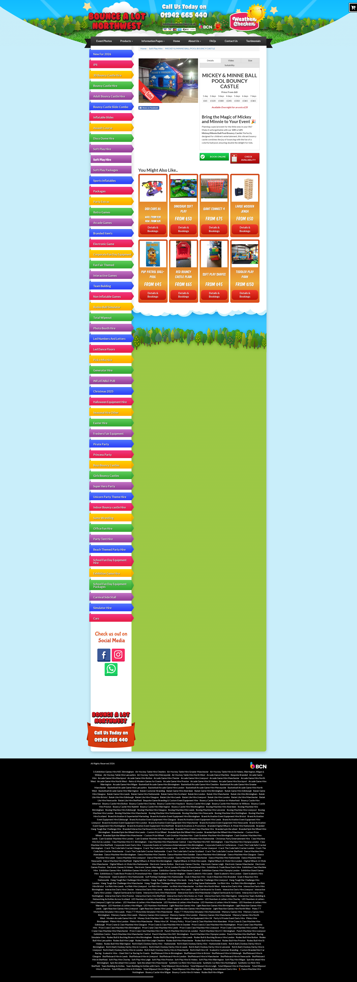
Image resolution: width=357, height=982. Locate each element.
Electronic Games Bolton (162, 864)
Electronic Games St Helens (120, 867)
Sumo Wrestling (103, 518)
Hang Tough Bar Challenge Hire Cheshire (129, 880)
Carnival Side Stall (104, 597)
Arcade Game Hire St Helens (204, 781)
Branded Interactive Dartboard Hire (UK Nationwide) (148, 829)
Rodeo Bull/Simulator (106, 307)
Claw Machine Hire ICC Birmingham (129, 841)
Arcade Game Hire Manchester (224, 778)
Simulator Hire (102, 607)
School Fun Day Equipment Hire (110, 561)
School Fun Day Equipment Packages (110, 585)
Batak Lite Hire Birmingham (244, 794)
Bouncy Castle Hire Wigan (158, 972)
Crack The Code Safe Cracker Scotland (185, 851)
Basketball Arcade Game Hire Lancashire (127, 787)
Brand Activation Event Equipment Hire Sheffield (150, 825)
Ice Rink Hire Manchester (182, 886)
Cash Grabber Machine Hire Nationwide (194, 838)
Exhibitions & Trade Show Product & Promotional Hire (126, 873)
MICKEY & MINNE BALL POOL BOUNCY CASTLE (190, 48)
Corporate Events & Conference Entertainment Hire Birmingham (173, 845)
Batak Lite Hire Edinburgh (121, 797)
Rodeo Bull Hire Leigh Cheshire (150, 940)
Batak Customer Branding (152, 790)
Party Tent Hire (103, 539)
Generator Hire (103, 370)
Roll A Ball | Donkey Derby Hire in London (123, 950)
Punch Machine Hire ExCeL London (181, 930)
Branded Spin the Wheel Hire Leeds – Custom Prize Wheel (139, 832)
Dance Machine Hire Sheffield (117, 860)
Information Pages (152, 41)
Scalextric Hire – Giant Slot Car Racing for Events (126, 953)
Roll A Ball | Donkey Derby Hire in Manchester (166, 950)
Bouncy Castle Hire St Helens (186, 972)
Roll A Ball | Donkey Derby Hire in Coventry (127, 946)
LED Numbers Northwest (156, 905)
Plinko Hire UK (161, 921)
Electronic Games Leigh (212, 864)
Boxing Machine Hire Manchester (131, 813)
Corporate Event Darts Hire (127, 845)
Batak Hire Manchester (218, 794)
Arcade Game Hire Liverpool (194, 778)
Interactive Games (105, 275)
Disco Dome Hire (103, 138)
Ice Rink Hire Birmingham (243, 883)
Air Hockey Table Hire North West (188, 775)
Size (250, 60)
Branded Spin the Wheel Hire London (185, 832)
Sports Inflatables (104, 180)
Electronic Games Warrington (149, 867)
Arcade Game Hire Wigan (125, 784)
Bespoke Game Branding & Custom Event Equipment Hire (170, 800)
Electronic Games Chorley (187, 864)
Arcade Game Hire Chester (166, 778)
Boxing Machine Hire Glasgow (152, 809)
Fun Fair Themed (103, 265)
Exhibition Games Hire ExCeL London (140, 870)
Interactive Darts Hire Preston (119, 895)
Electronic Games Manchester (239, 864)
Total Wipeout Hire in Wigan (157, 969)
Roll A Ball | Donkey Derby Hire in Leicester (209, 946)
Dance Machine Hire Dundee (181, 854)
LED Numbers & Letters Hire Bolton (148, 899)
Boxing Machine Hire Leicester (210, 809)
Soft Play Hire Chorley (119, 959)
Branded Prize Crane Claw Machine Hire (194, 829)
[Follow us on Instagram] (118, 655)
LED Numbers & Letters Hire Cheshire (185, 899)
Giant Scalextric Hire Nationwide (128, 876)
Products (125, 41)
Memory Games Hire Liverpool (153, 915)
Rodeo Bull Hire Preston (233, 940)
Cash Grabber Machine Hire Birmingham (213, 835)
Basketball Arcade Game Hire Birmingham (159, 784)
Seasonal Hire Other (106, 412)
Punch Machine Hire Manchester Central (131, 934)
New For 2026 (102, 54)
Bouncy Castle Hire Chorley (142, 803)
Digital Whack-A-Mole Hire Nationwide (129, 864)
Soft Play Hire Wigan (235, 959)
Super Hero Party (104, 486)
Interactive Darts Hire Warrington (220, 895)
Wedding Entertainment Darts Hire (220, 969)
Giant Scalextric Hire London (227, 873)
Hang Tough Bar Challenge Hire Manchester (122, 883)
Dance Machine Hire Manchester (191, 857)
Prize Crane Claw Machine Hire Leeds (160, 927)
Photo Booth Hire (104, 328)
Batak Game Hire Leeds (118, 794)
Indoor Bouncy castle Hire (109, 507)
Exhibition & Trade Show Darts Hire (224, 867)
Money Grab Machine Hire (150, 918)
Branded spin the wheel (226, 829)
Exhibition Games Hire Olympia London (221, 870)
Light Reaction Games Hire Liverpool (120, 908)
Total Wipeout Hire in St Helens (127, 969)
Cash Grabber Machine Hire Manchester (154, 838)
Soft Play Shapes (214, 274)
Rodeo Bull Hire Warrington (117, 943)
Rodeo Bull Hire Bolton (247, 937)
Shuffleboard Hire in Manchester (203, 956)
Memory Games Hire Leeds (124, 915)
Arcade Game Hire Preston (176, 781)
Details (210, 60)
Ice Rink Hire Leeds (114, 886)
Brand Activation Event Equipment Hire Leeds (199, 819)
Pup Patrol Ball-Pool (153, 274)
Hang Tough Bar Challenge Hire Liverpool (208, 880)
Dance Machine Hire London (160, 857)
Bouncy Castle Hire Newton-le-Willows (231, 803)
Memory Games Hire (232, 911)
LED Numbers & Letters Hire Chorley (222, 899)
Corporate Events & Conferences (220, 845)
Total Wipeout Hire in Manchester (234, 966)
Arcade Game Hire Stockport (233, 781)
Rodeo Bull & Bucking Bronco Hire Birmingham (129, 937)
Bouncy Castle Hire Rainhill (126, 806)
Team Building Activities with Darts (143, 966)
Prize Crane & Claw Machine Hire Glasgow (126, 924)
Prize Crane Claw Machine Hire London (239, 927)
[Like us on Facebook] (103, 655)
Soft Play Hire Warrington (211, 959)
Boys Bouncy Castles (106, 465)
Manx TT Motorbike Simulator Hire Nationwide (197, 911)
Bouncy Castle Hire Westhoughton (188, 806)
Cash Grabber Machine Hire (178, 835)
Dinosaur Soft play (183, 209)
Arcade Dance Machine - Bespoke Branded (227, 775)
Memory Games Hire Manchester (215, 915)
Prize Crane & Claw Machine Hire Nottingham (214, 924)
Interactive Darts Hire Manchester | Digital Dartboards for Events (209, 892)
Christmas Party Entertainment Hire (233, 838)
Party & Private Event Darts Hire (229, 918)
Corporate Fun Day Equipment (112, 254)
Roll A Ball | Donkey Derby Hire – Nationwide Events (202, 943)
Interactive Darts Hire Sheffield (150, 895)
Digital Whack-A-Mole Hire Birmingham (152, 860)
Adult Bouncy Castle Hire (109, 96)
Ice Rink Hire (223, 883)
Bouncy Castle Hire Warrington (155, 806)
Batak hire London (196, 794)
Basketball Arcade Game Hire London (166, 787)
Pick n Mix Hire (102, 360)
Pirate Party (101, 444)
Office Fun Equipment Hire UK (197, 918)
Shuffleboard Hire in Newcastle (235, 956)
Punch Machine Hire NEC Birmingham (170, 934)
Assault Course (102, 128)
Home (176, 41)
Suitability (229, 65)
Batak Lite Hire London (219, 797)
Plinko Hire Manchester (141, 921)
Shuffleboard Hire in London (172, 956)
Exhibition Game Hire (106, 573)
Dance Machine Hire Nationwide (224, 857)
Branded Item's (102, 233)
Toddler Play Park (245, 274)
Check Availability (248, 158)
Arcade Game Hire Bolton (139, 778)
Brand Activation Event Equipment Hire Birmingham (175, 816)
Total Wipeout (102, 317)
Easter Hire (100, 423)
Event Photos (104, 41)
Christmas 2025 (103, 391)
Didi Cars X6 (153, 208)
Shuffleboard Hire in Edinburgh (226, 953)
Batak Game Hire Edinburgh (238, 790)
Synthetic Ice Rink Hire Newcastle (185, 962)
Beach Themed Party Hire (109, 549)
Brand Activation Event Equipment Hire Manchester (173, 822)
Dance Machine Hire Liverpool (131, 857)
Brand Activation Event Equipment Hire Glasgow (153, 819)
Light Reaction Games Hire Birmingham (215, 905)
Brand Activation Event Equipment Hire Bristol (223, 816)
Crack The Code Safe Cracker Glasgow (123, 848)
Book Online (218, 156)
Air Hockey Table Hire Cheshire (150, 771)
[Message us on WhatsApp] (111, 669)
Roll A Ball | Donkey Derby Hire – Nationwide (154, 943)
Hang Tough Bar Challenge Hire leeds (169, 880)
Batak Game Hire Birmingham (208, 790)
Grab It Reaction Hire (195, 876)
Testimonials (253, 41)
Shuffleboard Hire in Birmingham (167, 953)
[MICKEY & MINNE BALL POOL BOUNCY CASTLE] (168, 80)
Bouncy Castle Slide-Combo (110, 107)
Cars (96, 618)
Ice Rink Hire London (158, 886)
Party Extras (101, 201)
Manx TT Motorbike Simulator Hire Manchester (149, 911)
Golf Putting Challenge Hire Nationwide (164, 876)
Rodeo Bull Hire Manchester (179, 940)
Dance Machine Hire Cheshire (152, 854)
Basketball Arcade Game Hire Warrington (118, 790)
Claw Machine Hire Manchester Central (167, 841)
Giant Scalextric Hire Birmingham (169, 873)
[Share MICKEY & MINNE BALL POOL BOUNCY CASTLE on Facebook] (168, 108)
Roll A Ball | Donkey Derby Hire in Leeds (168, 946)
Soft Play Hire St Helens (186, 959)
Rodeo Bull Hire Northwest (208, 940)
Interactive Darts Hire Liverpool (238, 889)
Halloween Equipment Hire (110, 402)
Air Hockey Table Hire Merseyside (153, 775)
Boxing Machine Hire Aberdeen (221, 806)
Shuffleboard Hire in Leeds (115, 956)
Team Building (102, 286)
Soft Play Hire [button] (102, 149)
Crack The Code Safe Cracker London (236, 848)
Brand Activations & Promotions (190, 825)
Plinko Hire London (119, 921)
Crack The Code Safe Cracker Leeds (160, 848)
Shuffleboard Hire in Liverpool (143, 956)
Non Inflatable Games (107, 296)
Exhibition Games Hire (110, 870)
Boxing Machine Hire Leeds (181, 809)
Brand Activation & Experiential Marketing (128, 816)
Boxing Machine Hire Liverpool (242, 809)
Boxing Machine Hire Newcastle (197, 813)
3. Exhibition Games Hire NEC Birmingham (113, 771)
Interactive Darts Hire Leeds (148, 889)
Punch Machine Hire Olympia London (208, 934)
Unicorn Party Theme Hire (109, 497)
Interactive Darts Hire (231, 886)
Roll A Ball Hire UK (199, 950)
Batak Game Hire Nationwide (145, 794)
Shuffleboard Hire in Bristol (197, 953)
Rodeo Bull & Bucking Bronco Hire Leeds (172, 937)
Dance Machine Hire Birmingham (120, 854)
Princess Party (102, 454)
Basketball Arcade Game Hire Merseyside (206, 787)
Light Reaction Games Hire (182, 905)
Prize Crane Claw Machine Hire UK (146, 930)
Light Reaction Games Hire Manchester (193, 908)
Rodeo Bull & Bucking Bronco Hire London (214, 937)
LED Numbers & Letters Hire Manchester (142, 902)
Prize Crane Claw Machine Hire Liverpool (199, 927)
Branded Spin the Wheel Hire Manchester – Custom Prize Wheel (133, 835)
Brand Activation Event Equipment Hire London (124, 822)
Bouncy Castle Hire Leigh (198, 803)
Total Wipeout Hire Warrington (187, 969)
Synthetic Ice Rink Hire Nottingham (220, 962)
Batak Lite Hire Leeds (170, 797)
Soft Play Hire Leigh (141, 959)
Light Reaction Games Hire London (156, 908)
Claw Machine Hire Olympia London (241, 841)
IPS (95, 64)
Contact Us (231, 41)
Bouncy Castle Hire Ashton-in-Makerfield (220, 800)
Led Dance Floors (104, 349)
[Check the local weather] (248, 17)
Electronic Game (103, 244)
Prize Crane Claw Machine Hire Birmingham (120, 927)
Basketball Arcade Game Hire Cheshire (200, 784)
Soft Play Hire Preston (162, 959)
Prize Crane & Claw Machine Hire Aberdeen (206, 921)
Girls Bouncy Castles (106, 475)
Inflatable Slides (103, 117)
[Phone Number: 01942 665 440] (184, 15)
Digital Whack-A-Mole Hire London (225, 860)
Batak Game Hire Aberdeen (179, 790)
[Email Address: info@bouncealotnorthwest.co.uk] (179, 24)
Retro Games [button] (101, 212)
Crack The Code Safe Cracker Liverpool (198, 848)
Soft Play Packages (105, 170)
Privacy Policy (177, 921)
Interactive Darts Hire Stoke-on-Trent (185, 895)
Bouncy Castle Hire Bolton (115, 803)
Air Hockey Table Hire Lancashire (119, 775)
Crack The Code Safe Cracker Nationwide (145, 851)
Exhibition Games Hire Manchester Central (179, 870)
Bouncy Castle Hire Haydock (171, 803)
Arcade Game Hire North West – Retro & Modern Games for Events (129, 781)
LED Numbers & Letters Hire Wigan (125, 905)
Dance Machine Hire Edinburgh (211, 854)
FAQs (213, 41)
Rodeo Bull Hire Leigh (123, 940)
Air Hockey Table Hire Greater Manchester (188, 771)
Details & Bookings (153, 229)
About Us (194, 41)
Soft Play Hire (102, 159)
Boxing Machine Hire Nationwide (165, 813)
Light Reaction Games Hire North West (232, 908)
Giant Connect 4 (214, 208)
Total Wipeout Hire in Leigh (203, 966)
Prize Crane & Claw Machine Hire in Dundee (169, 924)
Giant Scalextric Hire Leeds (200, 873)
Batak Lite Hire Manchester (244, 797)
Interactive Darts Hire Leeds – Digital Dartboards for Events (192, 889)
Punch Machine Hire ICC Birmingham (217, 930)
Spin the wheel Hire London (123, 962)
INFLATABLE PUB (104, 381)
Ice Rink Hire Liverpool (136, 886)
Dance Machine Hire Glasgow (242, 854)
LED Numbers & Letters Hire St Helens (219, 902)
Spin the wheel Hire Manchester (152, 962)
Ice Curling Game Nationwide (202, 883)
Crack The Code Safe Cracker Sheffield (224, 851)
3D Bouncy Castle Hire (107, 75)
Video (231, 60)
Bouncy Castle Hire (105, 85)
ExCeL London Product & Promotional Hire (184, 867)
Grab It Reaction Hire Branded (221, 876)
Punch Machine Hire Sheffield (241, 934)
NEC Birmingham (173, 918)
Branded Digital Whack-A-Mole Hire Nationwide (231, 825)
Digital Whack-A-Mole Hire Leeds (189, 860)
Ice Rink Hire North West (207, 886)
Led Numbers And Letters (109, 338)
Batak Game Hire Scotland (173, 794)
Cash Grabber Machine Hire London (116, 838)
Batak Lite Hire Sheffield (130, 800)
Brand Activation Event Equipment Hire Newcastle (224, 822)
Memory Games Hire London (184, 915)
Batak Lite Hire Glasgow (147, 797)
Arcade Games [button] (102, 222)
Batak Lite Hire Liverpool (194, 797)
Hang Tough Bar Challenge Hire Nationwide (165, 883)
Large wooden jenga (245, 209)
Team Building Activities (113, 966)
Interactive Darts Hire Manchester (159, 892)
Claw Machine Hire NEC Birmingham (205, 841)
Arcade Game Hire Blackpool (112, 778)
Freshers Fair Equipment (108, 433)
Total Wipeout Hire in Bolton (175, 966)
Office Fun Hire (102, 528)
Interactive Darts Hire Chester (119, 889)
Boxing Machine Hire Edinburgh (120, 809)
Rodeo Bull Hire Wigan (212, 972)
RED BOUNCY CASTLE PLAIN (183, 274)
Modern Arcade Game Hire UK (121, 918)
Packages (99, 191)
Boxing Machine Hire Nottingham (231, 813)
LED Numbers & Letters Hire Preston (181, 902)
